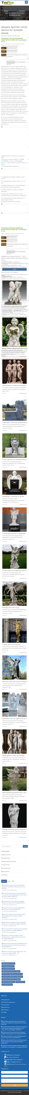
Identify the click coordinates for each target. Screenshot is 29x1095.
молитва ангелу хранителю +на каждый (11, 979)
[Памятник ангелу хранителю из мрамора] (14, 705)
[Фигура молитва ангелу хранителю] (14, 816)
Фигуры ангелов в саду (10, 607)
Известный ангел (6, 868)
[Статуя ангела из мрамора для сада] (14, 557)
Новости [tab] (4, 881)
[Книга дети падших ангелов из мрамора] (14, 332)
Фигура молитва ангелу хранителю (15, 829)
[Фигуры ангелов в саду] (14, 594)
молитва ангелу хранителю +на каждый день (12, 976)
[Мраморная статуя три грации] (14, 742)
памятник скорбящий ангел (8, 981)
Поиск (25, 846)
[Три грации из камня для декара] (14, 371)
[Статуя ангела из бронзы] (14, 631)
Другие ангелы (5, 871)
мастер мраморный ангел (8, 966)
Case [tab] (9, 881)
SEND (14, 1085)
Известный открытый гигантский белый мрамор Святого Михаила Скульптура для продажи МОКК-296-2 (13, 916)
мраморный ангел (20, 981)
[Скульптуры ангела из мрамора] (14, 520)
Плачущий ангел (5, 858)
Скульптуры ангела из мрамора (13, 533)
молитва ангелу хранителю (8, 861)
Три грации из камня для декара (14, 385)
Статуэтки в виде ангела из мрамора (15, 306)
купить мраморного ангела (8, 968)
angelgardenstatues (23, 314)
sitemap (19, 1092)
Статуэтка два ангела (7, 984)
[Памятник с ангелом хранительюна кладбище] (14, 408)
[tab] (13, 881)
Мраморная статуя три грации (13, 755)
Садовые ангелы (5, 854)
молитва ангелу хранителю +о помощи (10, 971)
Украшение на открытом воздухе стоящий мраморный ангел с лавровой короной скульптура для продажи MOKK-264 (13, 937)
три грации (4, 874)
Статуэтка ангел (5, 864)
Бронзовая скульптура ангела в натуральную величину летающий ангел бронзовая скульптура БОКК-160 (13, 887)
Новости (13, 11)
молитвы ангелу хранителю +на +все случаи (12, 973)
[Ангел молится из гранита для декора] (14, 446)
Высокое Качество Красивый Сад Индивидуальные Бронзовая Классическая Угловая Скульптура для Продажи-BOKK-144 (14, 945)
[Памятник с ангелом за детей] (14, 483)
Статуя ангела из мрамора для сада (15, 570)
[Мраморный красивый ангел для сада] (14, 779)
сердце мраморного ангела (8, 963)
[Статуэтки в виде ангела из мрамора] (14, 293)
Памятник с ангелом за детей (13, 496)
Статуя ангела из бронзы (11, 644)
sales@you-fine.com (16, 1062)
